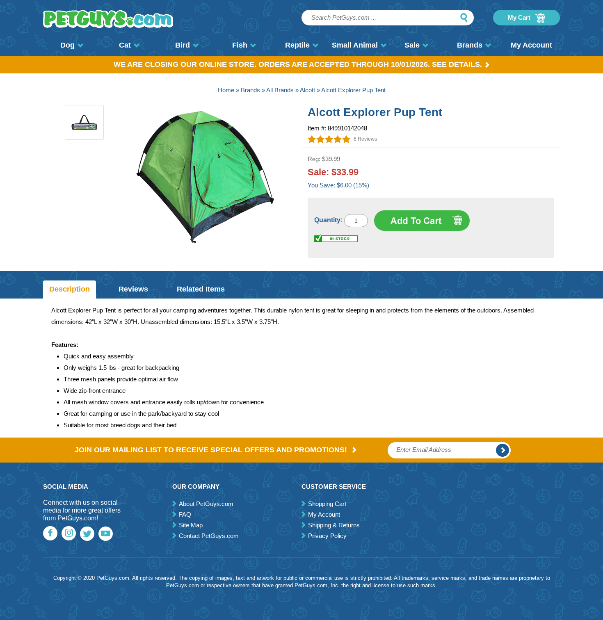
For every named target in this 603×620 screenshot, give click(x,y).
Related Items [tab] (201, 289)
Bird (182, 45)
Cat (125, 45)
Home (226, 90)
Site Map (191, 525)
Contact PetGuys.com (209, 535)
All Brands (280, 90)
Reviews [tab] (133, 289)
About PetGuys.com (206, 503)
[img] (329, 139)
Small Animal (355, 45)
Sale (412, 45)
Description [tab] (69, 289)
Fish (239, 45)
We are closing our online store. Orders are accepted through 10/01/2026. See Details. (298, 64)
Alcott (307, 90)
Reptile (297, 45)
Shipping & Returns (334, 525)
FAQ (185, 514)
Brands (469, 45)
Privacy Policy (327, 535)
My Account (531, 45)
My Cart (520, 17)
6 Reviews (365, 139)
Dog (67, 45)
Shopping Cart (327, 503)
